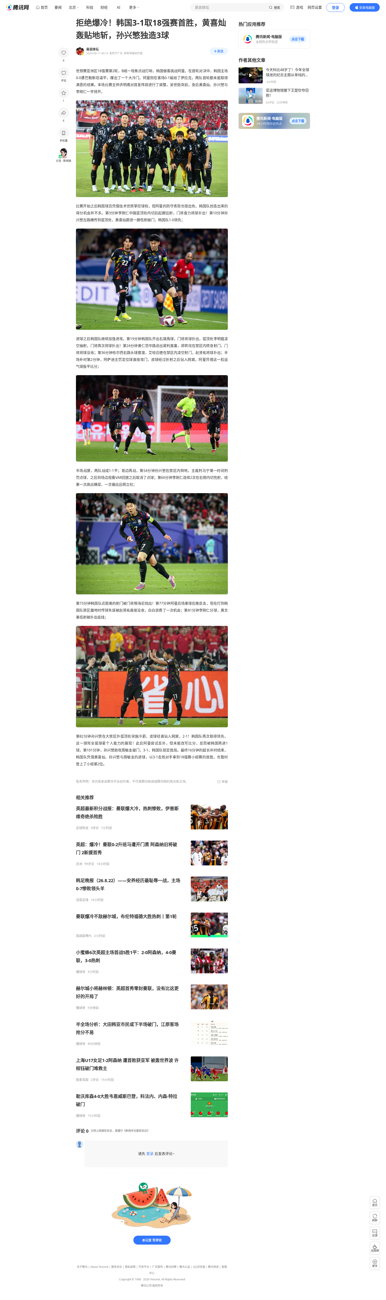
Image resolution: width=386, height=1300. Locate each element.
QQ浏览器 (199, 1267)
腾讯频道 (213, 1267)
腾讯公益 (184, 1267)
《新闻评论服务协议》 (136, 1131)
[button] (297, 39)
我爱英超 (82, 1079)
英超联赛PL (84, 935)
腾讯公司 (146, 1285)
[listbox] (152, 956)
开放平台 (143, 1267)
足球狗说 (82, 827)
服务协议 (116, 1267)
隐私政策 (130, 1267)
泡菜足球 (82, 899)
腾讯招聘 (171, 1267)
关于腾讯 (82, 1267)
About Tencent (99, 1267)
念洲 (79, 863)
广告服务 (157, 1267)
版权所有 (157, 1285)
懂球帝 (80, 971)
